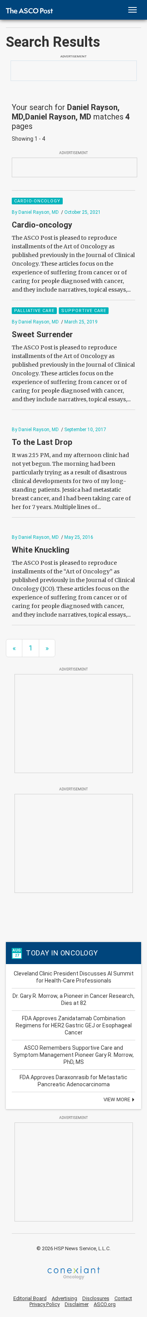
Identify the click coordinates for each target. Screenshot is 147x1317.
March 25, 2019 (81, 322)
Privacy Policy (44, 1304)
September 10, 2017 (85, 429)
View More (117, 1099)
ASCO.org (105, 1304)
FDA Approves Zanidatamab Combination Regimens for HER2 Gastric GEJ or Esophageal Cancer (74, 1025)
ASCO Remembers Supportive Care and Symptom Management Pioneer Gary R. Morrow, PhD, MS (73, 1055)
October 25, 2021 (82, 212)
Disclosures (95, 1298)
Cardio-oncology (42, 225)
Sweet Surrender (42, 334)
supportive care (83, 310)
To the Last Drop (42, 442)
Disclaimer (77, 1304)
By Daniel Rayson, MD (35, 212)
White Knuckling (40, 550)
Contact (123, 1298)
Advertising (64, 1298)
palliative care (34, 310)
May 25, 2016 (78, 537)
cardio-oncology (37, 201)
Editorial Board (30, 1298)
